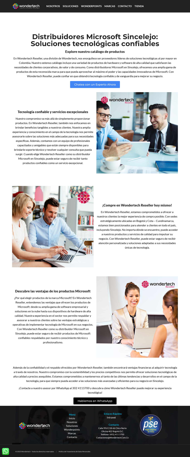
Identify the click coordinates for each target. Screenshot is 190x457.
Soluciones (72, 425)
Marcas (72, 433)
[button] (95, 84)
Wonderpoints (72, 429)
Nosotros (72, 422)
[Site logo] (26, 5)
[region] (95, 425)
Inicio (72, 418)
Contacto (72, 437)
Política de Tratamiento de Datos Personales (74, 451)
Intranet (111, 417)
